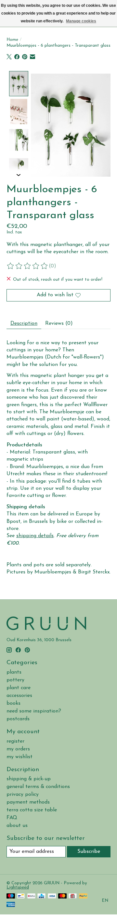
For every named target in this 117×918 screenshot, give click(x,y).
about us (17, 825)
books (13, 703)
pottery (15, 680)
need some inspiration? (33, 711)
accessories (19, 695)
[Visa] (52, 896)
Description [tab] (23, 323)
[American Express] (10, 905)
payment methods (28, 802)
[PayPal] (83, 896)
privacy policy (22, 794)
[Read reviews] (27, 266)
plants (13, 672)
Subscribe (88, 851)
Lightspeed (17, 887)
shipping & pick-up (28, 779)
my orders (18, 749)
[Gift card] (73, 896)
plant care (18, 687)
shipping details (35, 535)
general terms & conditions (38, 786)
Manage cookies (81, 21)
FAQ (11, 817)
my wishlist (19, 756)
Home (12, 40)
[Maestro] (10, 896)
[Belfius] (31, 896)
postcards (18, 719)
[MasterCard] (62, 896)
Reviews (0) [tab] (59, 323)
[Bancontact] (21, 896)
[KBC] (41, 896)
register (15, 741)
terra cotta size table (31, 810)
